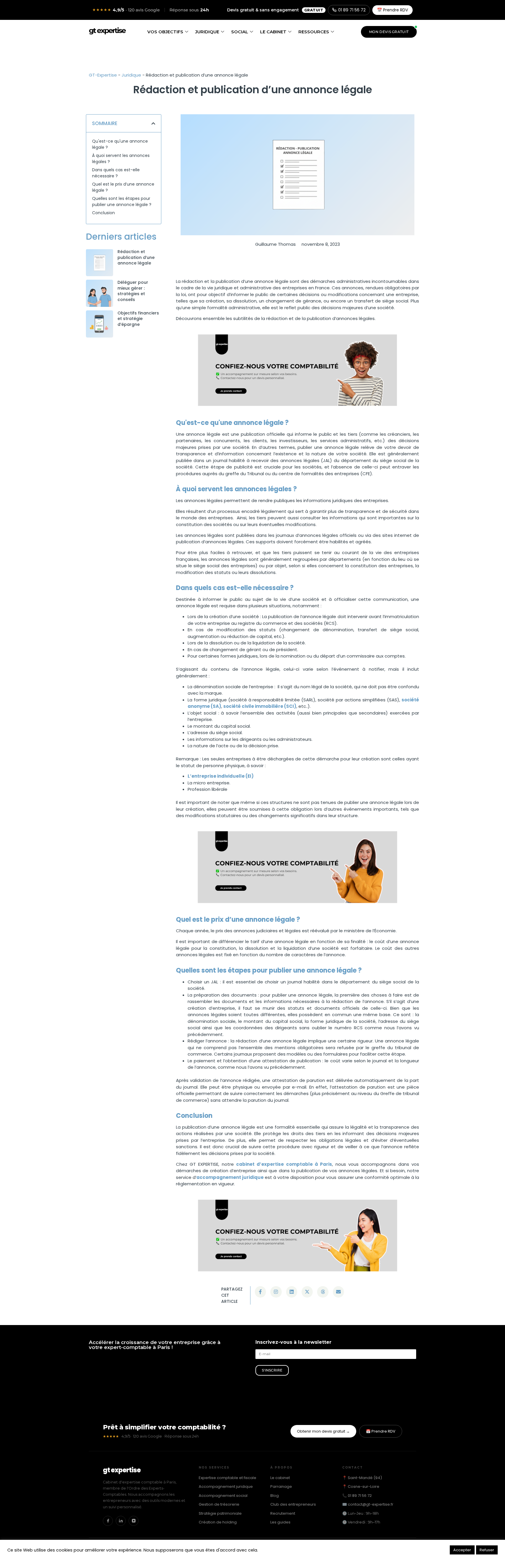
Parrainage (281, 1486)
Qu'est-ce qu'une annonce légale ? (120, 144)
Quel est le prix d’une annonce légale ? (123, 187)
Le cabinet (273, 31)
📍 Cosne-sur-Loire (360, 1486)
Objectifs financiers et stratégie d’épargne (138, 318)
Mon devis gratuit (389, 32)
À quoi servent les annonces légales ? (121, 159)
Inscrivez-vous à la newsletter (293, 1342)
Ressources (313, 31)
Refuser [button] (487, 1550)
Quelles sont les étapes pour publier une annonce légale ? (121, 201)
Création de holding (218, 1522)
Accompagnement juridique (226, 1486)
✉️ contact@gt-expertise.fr (367, 1504)
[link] (99, 262)
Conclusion (103, 213)
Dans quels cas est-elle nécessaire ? (116, 173)
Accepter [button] (462, 1550)
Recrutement (282, 1513)
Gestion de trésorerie (219, 1504)
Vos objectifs (165, 31)
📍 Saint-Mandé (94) (362, 1478)
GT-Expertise (103, 75)
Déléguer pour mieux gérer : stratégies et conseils (132, 290)
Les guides (280, 1522)
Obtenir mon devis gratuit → (323, 1431)
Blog (274, 1495)
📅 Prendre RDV (392, 10)
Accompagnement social (223, 1495)
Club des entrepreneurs (293, 1504)
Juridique (207, 31)
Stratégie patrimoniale (220, 1513)
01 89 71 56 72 (352, 10)
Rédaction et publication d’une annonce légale (136, 257)
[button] (153, 123)
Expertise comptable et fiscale (227, 1478)
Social (239, 31)
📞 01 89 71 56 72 (357, 1495)
